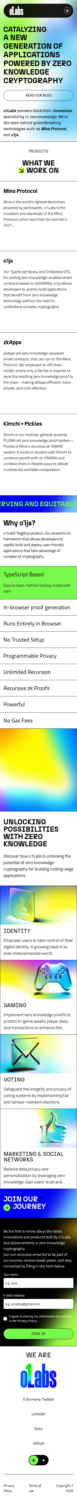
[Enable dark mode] (38, 1460)
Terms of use (35, 1488)
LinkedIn (39, 1414)
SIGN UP (38, 1334)
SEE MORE (38, 238)
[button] (67, 10)
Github (38, 1443)
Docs (38, 1428)
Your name (10, 1275)
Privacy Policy (27, 1321)
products (38, 151)
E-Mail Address (14, 1295)
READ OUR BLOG (39, 95)
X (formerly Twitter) (38, 1399)
